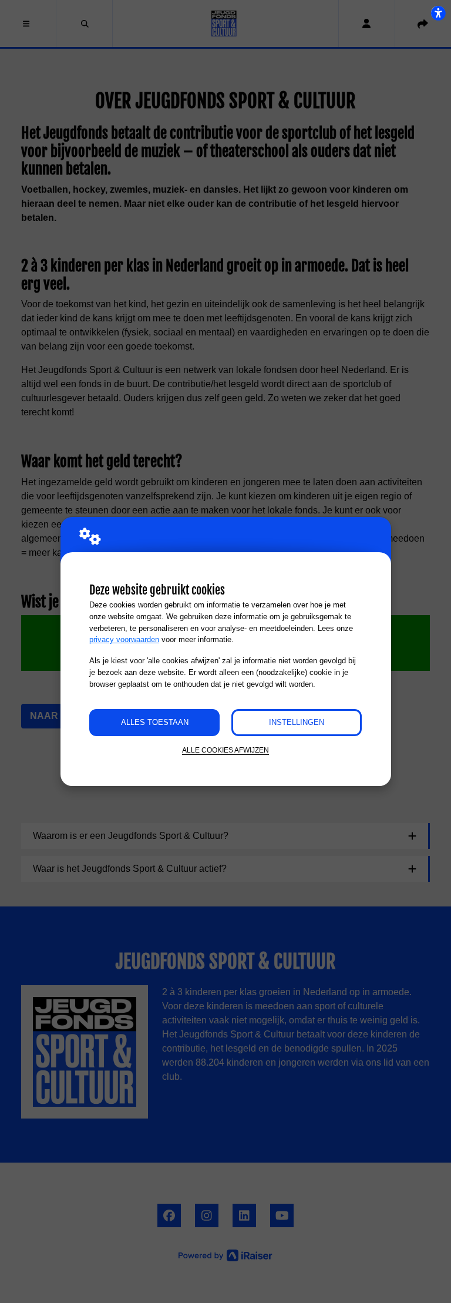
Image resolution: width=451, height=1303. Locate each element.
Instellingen (296, 722)
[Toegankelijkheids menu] (438, 13)
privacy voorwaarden (124, 639)
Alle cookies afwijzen (225, 750)
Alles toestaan (155, 722)
